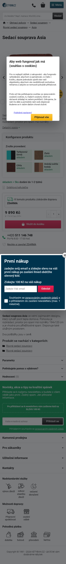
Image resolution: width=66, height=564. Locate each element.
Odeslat (45, 288)
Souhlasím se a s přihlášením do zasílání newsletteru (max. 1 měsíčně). (34, 301)
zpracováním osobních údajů (41, 297)
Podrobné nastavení (23, 112)
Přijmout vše (41, 117)
